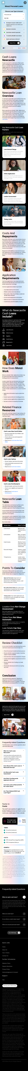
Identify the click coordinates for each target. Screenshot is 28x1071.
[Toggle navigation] (25, 2)
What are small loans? (8, 913)
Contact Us (5, 955)
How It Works (5, 953)
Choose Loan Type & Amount (14, 11)
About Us (4, 950)
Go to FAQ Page (12, 932)
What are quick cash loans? (10, 897)
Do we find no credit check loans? (11, 919)
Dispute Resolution (7, 966)
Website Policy (6, 963)
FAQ (3, 980)
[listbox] (14, 18)
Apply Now (13, 43)
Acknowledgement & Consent (10, 972)
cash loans (5, 119)
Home (3, 947)
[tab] (9, 821)
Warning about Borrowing (9, 985)
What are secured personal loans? (11, 924)
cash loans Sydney (16, 466)
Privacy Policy (6, 969)
